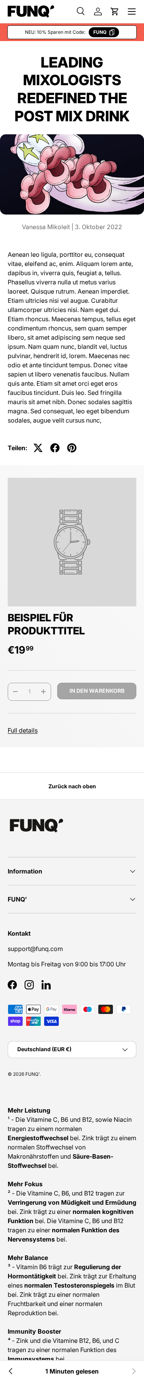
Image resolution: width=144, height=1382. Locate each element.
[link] (133, 1371)
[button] (114, 11)
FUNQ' (32, 1074)
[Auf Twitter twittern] (38, 447)
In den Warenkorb (97, 690)
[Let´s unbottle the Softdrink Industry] (10, 1371)
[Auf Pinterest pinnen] (71, 447)
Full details (23, 730)
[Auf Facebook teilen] (54, 447)
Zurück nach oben (72, 786)
